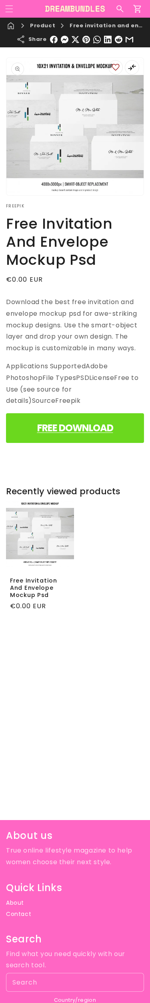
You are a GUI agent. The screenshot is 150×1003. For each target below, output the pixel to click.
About (15, 903)
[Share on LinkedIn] (107, 39)
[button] (9, 9)
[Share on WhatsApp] (97, 39)
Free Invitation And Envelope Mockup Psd (33, 588)
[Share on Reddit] (118, 39)
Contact (18, 914)
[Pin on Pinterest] (86, 39)
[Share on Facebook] (53, 39)
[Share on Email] (129, 39)
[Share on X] (75, 39)
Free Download (75, 427)
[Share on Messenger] (64, 39)
